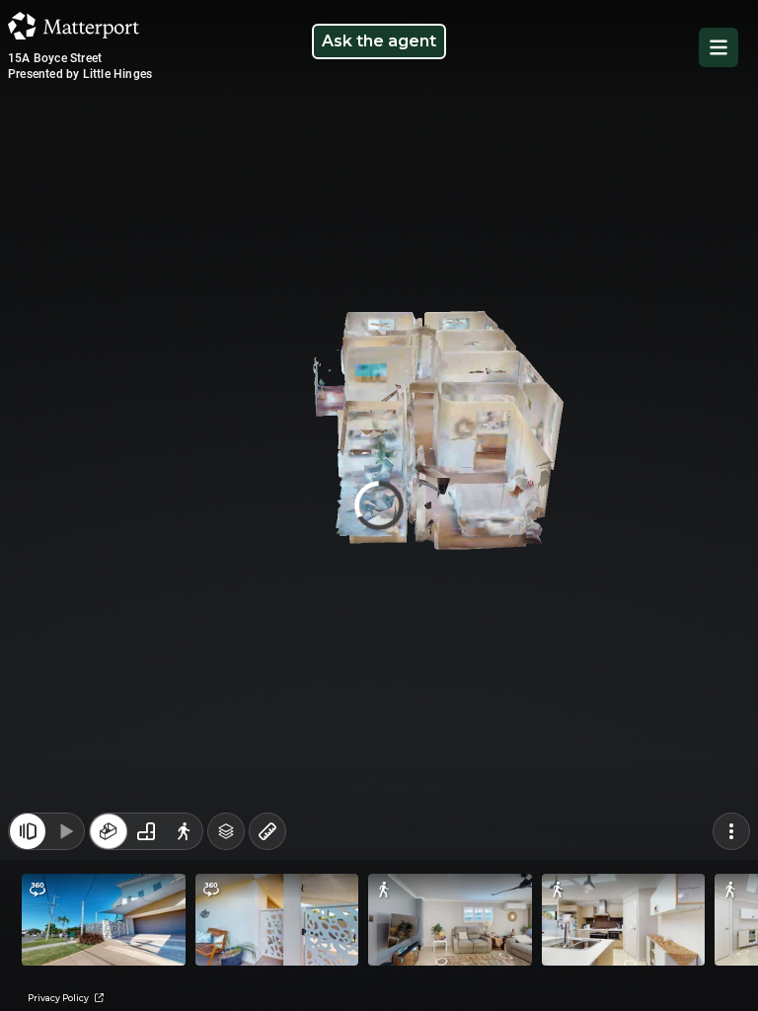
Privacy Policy (61, 997)
